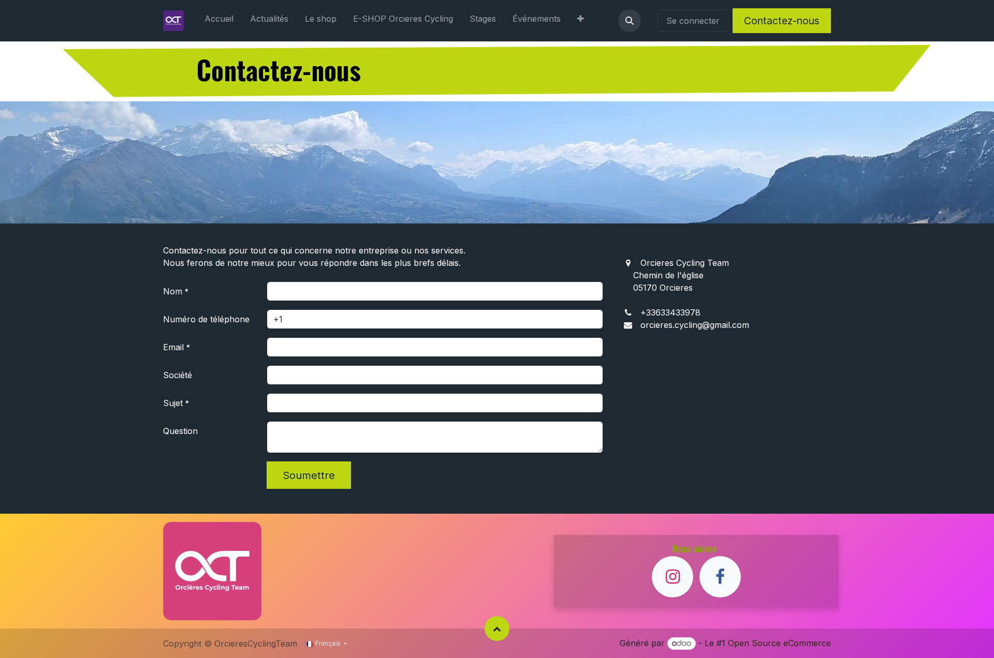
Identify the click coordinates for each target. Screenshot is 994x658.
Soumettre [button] (309, 475)
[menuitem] (219, 20)
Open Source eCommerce (779, 643)
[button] (629, 20)
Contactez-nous (782, 20)
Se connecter (693, 21)
